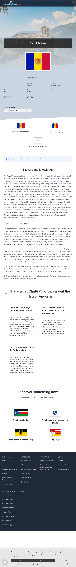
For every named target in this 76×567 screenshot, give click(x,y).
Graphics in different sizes (20, 131)
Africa (4, 461)
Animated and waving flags (55, 132)
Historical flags (26, 478)
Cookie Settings (63, 469)
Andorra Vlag (6, 520)
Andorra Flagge (7, 495)
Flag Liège (55, 440)
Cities (23, 465)
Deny (20, 560)
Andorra (29, 85)
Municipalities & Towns (28, 469)
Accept (42, 560)
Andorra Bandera (8, 499)
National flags (8, 457)
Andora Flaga (6, 512)
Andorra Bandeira (8, 516)
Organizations (25, 473)
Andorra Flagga (7, 525)
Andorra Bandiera (8, 508)
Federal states (26, 461)
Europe (4, 473)
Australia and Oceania (9, 469)
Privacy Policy (71, 563)
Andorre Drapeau (8, 503)
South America (7, 484)
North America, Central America (7, 479)
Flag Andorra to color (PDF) (38, 146)
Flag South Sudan (21, 420)
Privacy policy (63, 465)
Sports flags (25, 482)
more (65, 560)
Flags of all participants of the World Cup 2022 (45, 467)
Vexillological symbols (46, 461)
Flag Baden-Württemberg (21, 440)
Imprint (60, 461)
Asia (3, 465)
